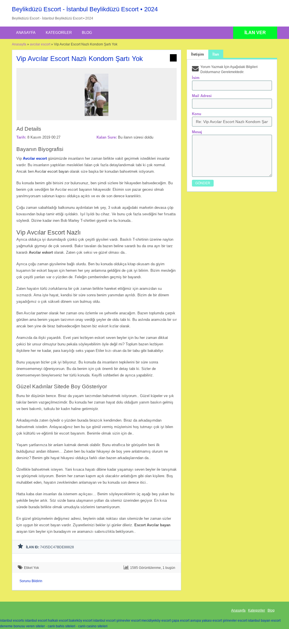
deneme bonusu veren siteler (22, 626)
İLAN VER (255, 32)
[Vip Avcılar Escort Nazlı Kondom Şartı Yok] (96, 118)
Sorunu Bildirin (30, 581)
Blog (87, 32)
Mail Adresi (202, 96)
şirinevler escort (128, 621)
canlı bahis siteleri (61, 626)
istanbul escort (36, 621)
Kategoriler (59, 32)
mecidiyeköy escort (156, 621)
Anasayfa (26, 32)
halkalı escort (58, 621)
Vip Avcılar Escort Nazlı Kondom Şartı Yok (79, 58)
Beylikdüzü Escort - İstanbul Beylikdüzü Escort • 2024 (85, 9)
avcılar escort (40, 44)
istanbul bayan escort (264, 621)
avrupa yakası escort (206, 621)
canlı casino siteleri (93, 626)
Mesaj (197, 132)
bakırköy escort (80, 621)
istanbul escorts (12, 621)
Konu (196, 114)
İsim (196, 78)
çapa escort (180, 621)
